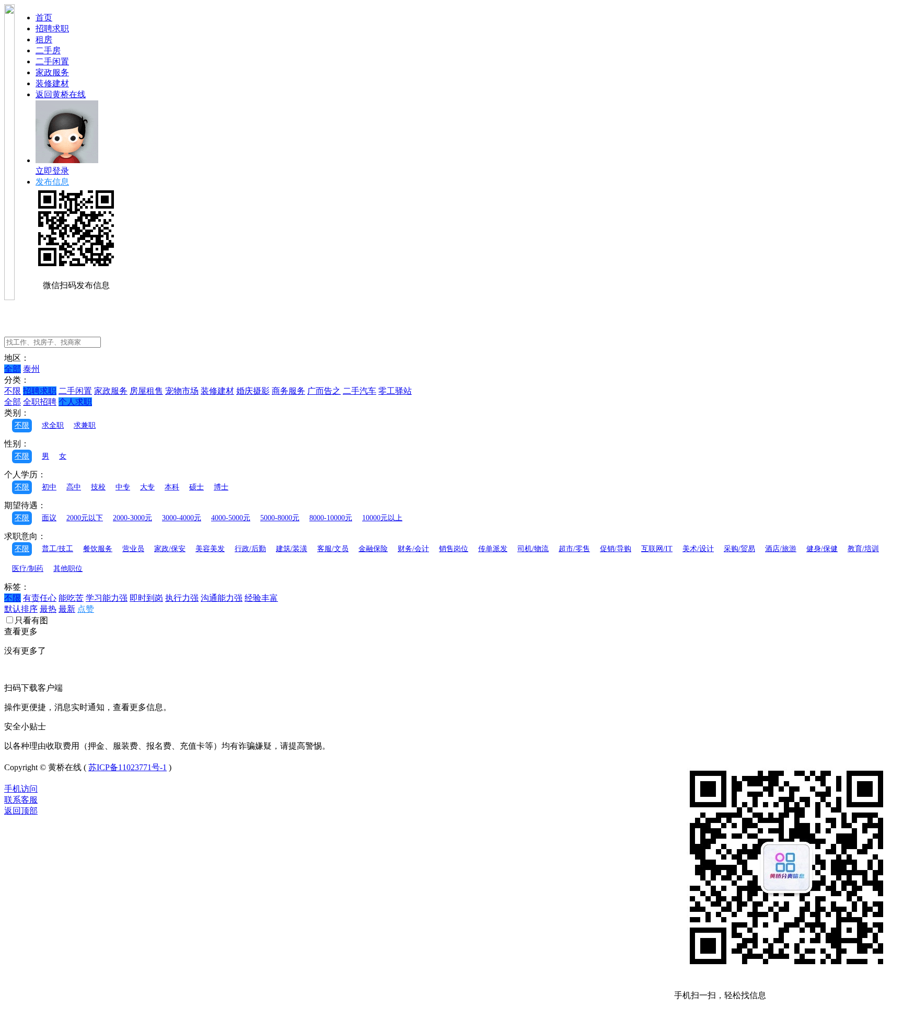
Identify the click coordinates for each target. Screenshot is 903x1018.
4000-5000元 (230, 518)
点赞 (85, 608)
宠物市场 (182, 390)
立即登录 (52, 170)
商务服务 (288, 390)
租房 (44, 39)
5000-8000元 (279, 518)
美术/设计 (698, 549)
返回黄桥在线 (61, 94)
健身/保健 (822, 549)
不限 (12, 390)
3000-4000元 (181, 518)
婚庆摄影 (253, 390)
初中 (49, 487)
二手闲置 (52, 61)
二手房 (48, 50)
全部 (12, 368)
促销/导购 (615, 549)
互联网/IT (657, 549)
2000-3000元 (132, 518)
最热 (48, 608)
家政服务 (52, 72)
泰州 (31, 368)
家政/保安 (170, 549)
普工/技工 (57, 549)
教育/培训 (863, 549)
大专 (147, 487)
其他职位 (68, 569)
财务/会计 (413, 549)
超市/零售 (574, 549)
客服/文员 (333, 549)
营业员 (133, 549)
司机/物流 (533, 549)
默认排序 (21, 608)
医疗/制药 (27, 569)
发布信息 (52, 181)
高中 (73, 487)
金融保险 (373, 549)
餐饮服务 (97, 549)
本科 (172, 487)
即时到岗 (146, 597)
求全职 (53, 425)
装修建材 (52, 83)
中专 (122, 487)
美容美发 (210, 549)
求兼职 (85, 425)
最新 (67, 608)
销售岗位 (453, 549)
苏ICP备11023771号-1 (127, 767)
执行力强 (182, 597)
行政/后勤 (250, 549)
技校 (98, 487)
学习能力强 (107, 597)
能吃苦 (71, 597)
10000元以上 (382, 518)
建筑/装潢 (291, 549)
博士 (221, 487)
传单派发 (492, 549)
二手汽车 (359, 390)
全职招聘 (39, 401)
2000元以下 (84, 518)
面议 (49, 518)
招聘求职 (52, 28)
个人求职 (75, 401)
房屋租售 (146, 390)
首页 (44, 17)
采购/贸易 (739, 549)
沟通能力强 (221, 597)
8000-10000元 (330, 518)
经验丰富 (261, 597)
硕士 (196, 487)
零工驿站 (395, 390)
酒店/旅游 (780, 549)
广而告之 (324, 390)
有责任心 (39, 597)
